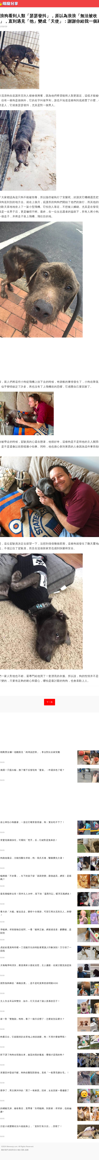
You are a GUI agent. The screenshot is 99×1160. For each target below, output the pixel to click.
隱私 (23, 1150)
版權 (26, 1150)
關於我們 (4, 1150)
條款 (19, 1150)
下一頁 (49, 702)
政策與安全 (12, 1150)
